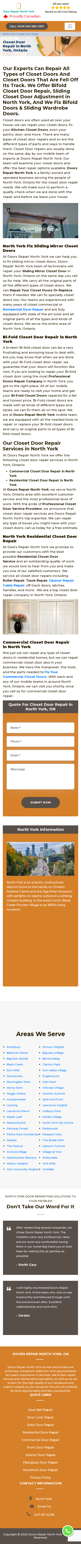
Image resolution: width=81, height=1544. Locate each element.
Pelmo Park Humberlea (23, 1134)
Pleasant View (52, 1134)
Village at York (52, 1152)
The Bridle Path (53, 1140)
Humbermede (16, 1099)
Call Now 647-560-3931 (27, 26)
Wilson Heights (17, 1163)
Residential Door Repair (23, 309)
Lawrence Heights (55, 1105)
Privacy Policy (40, 1477)
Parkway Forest (17, 1128)
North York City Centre (57, 1122)
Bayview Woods (17, 1058)
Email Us (44, 1506)
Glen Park (49, 1082)
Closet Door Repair (28, 34)
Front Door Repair (40, 1447)
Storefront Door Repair (40, 1470)
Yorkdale (48, 1169)
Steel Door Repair (40, 1425)
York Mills (49, 1163)
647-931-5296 (44, 1515)
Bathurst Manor (17, 1053)
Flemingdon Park (18, 1082)
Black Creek (15, 1064)
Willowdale (49, 1157)
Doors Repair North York (45, 1534)
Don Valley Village (54, 1070)
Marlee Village (52, 1117)
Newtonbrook (16, 1122)
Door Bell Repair (40, 1410)
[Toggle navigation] (70, 26)
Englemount (50, 1076)
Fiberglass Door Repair (40, 1462)
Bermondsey (51, 1058)
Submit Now (40, 802)
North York (9, 34)
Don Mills (13, 1070)
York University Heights (23, 1169)
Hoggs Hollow (16, 1093)
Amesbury (14, 1047)
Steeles (12, 1140)
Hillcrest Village (53, 1087)
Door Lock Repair (40, 1417)
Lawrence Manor (18, 1111)
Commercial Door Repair (40, 1440)
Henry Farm (15, 1087)
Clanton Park (51, 1064)
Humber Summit (53, 1093)
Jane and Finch (52, 1099)
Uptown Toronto (53, 1146)
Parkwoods (50, 1128)
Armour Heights (53, 1047)
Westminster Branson (22, 1157)
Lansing (12, 1105)
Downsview (15, 1076)
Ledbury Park (51, 1111)
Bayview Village (53, 1053)
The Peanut (15, 1146)
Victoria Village (17, 1152)
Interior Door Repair (40, 1455)
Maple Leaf (14, 1117)
